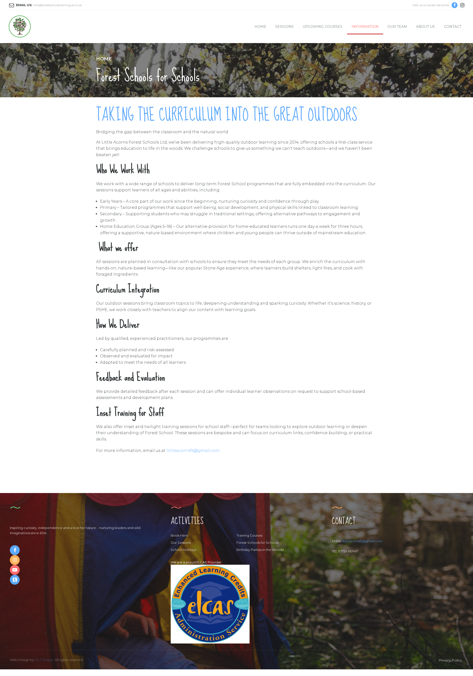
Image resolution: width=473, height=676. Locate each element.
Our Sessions (181, 542)
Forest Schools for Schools (257, 542)
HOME (260, 26)
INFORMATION (365, 26)
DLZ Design (44, 660)
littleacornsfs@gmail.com (193, 450)
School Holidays (183, 550)
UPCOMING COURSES (322, 26)
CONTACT (452, 26)
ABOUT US (425, 26)
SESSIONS (284, 26)
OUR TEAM (397, 26)
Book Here (179, 535)
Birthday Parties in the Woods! (260, 550)
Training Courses (249, 535)
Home (104, 59)
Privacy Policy (450, 660)
